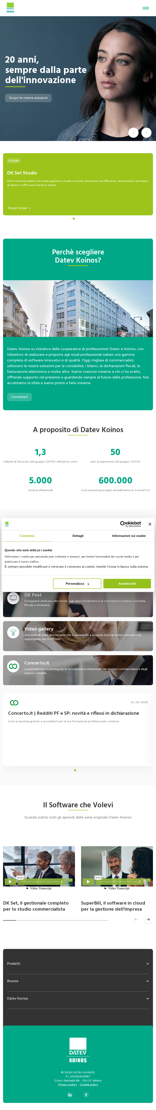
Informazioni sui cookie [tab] (129, 535)
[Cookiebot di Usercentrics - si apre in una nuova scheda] (123, 524)
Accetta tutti (127, 583)
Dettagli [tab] (78, 535)
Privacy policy (67, 1084)
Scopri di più (17, 208)
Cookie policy (89, 1084)
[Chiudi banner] (149, 524)
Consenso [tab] (27, 535)
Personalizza (75, 583)
